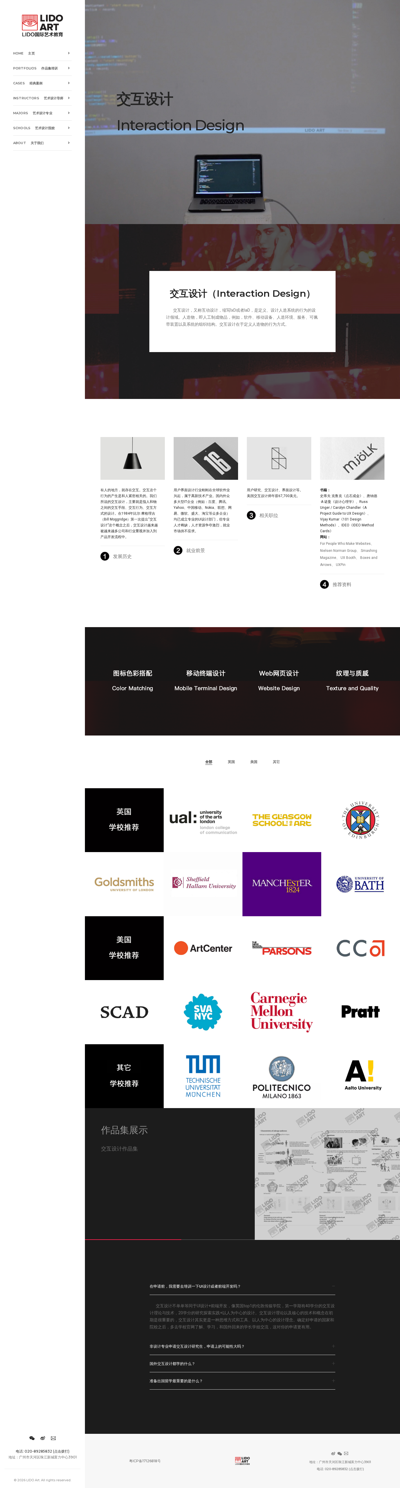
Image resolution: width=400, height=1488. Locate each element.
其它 (276, 762)
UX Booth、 (350, 558)
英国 (231, 762)
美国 (253, 762)
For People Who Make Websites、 (347, 544)
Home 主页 (24, 53)
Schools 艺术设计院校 (34, 128)
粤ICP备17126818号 (145, 1461)
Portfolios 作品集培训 (35, 68)
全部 (208, 762)
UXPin (341, 565)
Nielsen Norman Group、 (340, 551)
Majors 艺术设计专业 (32, 113)
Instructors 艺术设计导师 (38, 98)
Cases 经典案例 (27, 83)
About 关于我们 (28, 143)
